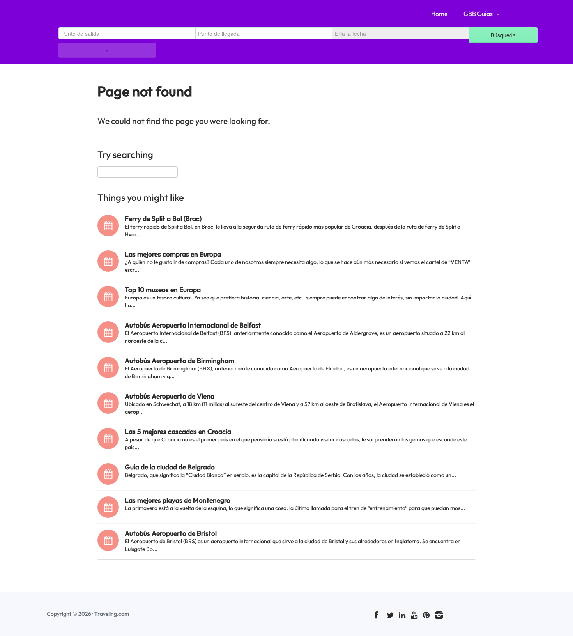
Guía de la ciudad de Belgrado (170, 466)
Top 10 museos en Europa (163, 289)
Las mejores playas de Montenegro (177, 500)
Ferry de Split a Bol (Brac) (163, 218)
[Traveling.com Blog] (73, 13)
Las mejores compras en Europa (173, 254)
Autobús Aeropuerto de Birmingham (179, 360)
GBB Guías (478, 14)
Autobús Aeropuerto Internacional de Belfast (193, 325)
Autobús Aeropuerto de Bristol (171, 533)
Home (439, 14)
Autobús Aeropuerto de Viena (169, 396)
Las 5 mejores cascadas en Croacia (178, 431)
